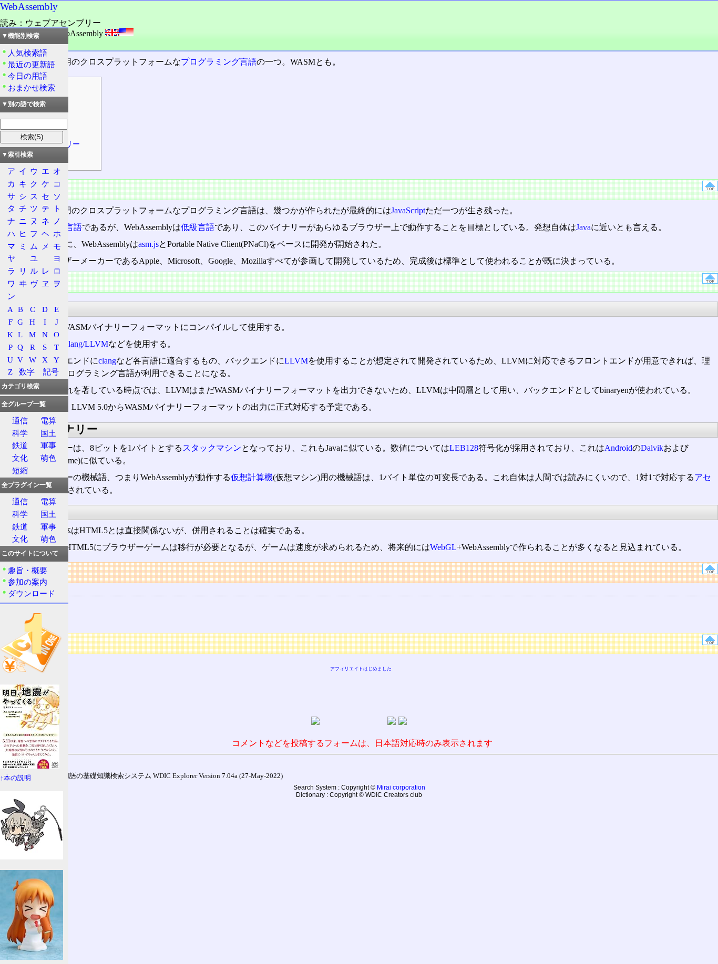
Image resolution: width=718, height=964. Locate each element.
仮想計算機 (252, 477)
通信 (20, 420)
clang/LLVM (86, 343)
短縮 (20, 470)
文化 (20, 457)
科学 (20, 433)
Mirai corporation (401, 787)
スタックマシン (211, 447)
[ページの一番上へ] (710, 188)
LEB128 (463, 447)
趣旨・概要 (27, 570)
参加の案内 (27, 581)
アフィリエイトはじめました (361, 668)
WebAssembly (29, 6)
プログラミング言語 (219, 61)
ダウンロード (31, 593)
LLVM (296, 360)
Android (618, 447)
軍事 (48, 445)
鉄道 (20, 445)
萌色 (48, 457)
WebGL (443, 547)
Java (583, 227)
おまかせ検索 (31, 87)
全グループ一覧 (24, 404)
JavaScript (408, 210)
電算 (48, 420)
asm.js (148, 244)
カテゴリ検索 (20, 386)
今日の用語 (27, 75)
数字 (27, 371)
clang (107, 360)
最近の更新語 (31, 64)
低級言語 (197, 227)
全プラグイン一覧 (27, 485)
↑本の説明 (15, 778)
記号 (51, 371)
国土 (48, 433)
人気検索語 (27, 52)
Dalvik (652, 447)
